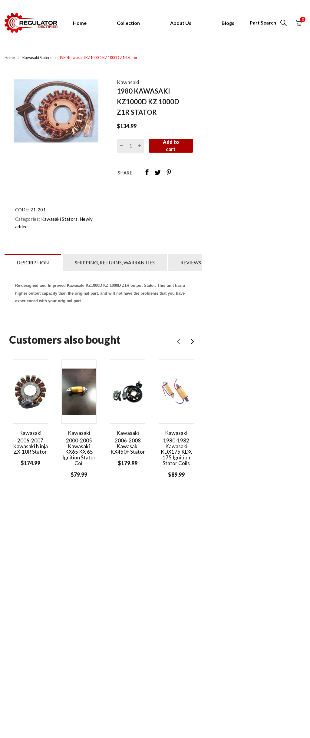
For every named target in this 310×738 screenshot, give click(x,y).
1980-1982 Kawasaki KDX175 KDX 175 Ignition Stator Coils (176, 451)
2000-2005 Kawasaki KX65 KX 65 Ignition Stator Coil (79, 451)
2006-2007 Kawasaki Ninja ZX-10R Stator (30, 446)
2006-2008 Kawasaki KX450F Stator (127, 446)
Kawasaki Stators (59, 219)
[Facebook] (147, 173)
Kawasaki (128, 82)
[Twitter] (158, 173)
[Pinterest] (169, 173)
